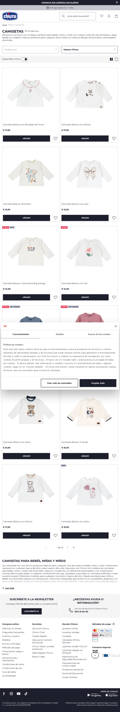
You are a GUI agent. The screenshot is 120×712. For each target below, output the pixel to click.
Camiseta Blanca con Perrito (17, 521)
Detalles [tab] (60, 334)
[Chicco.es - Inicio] (10, 16)
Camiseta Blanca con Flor (74, 283)
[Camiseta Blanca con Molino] (89, 94)
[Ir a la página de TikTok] (26, 694)
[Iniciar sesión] (109, 16)
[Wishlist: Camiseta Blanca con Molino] (114, 138)
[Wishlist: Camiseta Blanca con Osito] (55, 456)
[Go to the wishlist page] (101, 16)
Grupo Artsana (69, 677)
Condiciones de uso (12, 668)
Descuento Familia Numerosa (42, 641)
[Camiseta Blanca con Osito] (30, 411)
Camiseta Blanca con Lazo (74, 204)
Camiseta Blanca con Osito (17, 442)
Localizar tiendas (70, 632)
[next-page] (66, 547)
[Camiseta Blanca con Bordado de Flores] (30, 94)
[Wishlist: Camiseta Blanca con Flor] (114, 297)
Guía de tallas (9, 672)
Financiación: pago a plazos (12, 652)
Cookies (113, 703)
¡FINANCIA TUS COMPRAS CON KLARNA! (60, 2)
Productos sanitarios (72, 669)
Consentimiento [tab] (21, 334)
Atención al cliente (11, 628)
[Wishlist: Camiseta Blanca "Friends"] (114, 456)
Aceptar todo (98, 383)
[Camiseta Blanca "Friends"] (89, 411)
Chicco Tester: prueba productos (43, 647)
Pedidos (6, 640)
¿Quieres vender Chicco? (74, 646)
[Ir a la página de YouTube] (18, 694)
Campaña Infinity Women (71, 641)
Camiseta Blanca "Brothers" (17, 204)
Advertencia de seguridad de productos (74, 658)
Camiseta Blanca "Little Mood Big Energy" (24, 283)
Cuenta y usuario (10, 636)
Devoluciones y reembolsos (10, 659)
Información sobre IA (86, 705)
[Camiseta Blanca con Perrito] (30, 491)
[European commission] (110, 654)
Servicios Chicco (40, 628)
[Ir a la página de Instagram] (11, 694)
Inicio (4, 25)
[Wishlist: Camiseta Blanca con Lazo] (114, 218)
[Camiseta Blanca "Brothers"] (30, 173)
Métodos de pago (11, 647)
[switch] (24, 59)
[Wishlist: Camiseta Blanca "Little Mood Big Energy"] (55, 297)
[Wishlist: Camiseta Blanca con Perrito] (55, 535)
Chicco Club (38, 632)
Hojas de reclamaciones (107, 705)
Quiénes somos (70, 628)
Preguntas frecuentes (13, 632)
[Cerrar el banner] (116, 326)
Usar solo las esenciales (59, 383)
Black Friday (38, 656)
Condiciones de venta (13, 664)
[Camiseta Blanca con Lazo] (89, 173)
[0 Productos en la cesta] (116, 16)
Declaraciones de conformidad (71, 664)
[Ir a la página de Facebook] (4, 694)
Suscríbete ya (31, 611)
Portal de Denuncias (72, 673)
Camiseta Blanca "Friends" (74, 442)
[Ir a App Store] (112, 695)
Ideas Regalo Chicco (42, 653)
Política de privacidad (75, 703)
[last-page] (73, 547)
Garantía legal (102, 703)
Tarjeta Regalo (39, 636)
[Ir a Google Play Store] (94, 695)
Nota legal (90, 703)
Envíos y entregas (11, 643)
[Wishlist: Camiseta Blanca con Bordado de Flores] (55, 138)
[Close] (117, 2)
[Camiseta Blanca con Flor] (89, 253)
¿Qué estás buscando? (78, 16)
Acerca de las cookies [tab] (99, 334)
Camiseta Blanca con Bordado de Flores (23, 124)
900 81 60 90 (81, 611)
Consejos (66, 636)
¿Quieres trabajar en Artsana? (72, 651)
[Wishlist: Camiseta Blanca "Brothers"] (55, 218)
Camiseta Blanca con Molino (76, 124)
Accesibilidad (9, 675)
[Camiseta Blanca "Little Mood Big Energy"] (30, 253)
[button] (30, 49)
